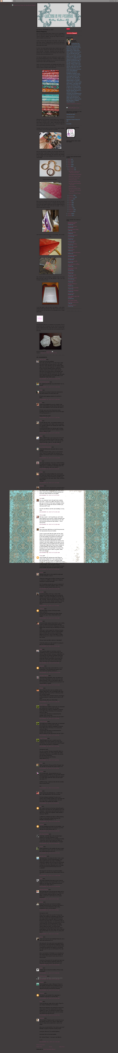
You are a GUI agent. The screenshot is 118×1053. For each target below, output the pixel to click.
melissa (41, 771)
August (71, 198)
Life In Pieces (71, 249)
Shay (74, 39)
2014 (69, 161)
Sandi (41, 967)
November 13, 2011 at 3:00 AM (50, 552)
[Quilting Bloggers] (73, 107)
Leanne (41, 846)
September (72, 197)
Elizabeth (42, 1018)
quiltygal (42, 824)
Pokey (41, 471)
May (70, 204)
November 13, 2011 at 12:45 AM (50, 457)
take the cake (43, 359)
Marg (41, 621)
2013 (69, 162)
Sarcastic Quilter (72, 274)
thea (41, 498)
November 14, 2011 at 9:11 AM (49, 898)
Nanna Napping (72, 186)
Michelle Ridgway (44, 889)
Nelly (41, 649)
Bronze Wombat (72, 232)
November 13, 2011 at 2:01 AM (49, 495)
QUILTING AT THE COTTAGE (72, 269)
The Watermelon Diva (73, 302)
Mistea (41, 688)
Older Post (61, 1046)
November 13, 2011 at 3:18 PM (49, 803)
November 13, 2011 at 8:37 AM (49, 662)
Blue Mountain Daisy (73, 229)
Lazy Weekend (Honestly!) (75, 174)
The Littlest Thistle (72, 300)
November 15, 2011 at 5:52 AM (50, 998)
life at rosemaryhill (72, 246)
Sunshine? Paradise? (73, 290)
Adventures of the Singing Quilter (72, 223)
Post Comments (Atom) (49, 1049)
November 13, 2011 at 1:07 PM (49, 746)
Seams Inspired (72, 280)
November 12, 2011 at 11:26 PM (50, 417)
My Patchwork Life (72, 261)
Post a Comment (40, 1044)
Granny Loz (71, 238)
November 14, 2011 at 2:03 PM (50, 964)
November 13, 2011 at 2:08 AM (50, 524)
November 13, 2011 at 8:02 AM (50, 646)
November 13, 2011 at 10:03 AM (50, 672)
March (71, 207)
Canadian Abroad (44, 675)
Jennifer (42, 592)
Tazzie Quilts (71, 293)
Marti (41, 1001)
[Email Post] (52, 351)
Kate (41, 420)
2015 (69, 159)
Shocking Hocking (44, 834)
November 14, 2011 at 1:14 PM (49, 933)
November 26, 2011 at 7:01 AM (50, 1041)
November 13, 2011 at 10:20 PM (50, 875)
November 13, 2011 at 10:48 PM (50, 886)
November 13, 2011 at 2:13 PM (49, 768)
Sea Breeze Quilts (72, 277)
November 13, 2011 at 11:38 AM (50, 701)
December (71, 168)
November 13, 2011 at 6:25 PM (49, 830)
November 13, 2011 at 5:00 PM (50, 821)
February (71, 209)
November (71, 169)
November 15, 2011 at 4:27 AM (49, 990)
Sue (41, 460)
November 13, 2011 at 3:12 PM (49, 787)
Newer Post (39, 1046)
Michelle (42, 485)
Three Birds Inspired (44, 381)
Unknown (42, 608)
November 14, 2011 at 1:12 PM (49, 910)
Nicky (41, 390)
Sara (41, 790)
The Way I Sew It (72, 305)
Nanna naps (49, 352)
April (70, 206)
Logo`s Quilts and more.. (74, 252)
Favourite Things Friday (74, 176)
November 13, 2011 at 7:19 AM (49, 605)
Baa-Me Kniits (43, 856)
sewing (55, 352)
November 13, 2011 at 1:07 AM (49, 482)
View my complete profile (74, 103)
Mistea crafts (71, 258)
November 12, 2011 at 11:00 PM (50, 386)
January (71, 211)
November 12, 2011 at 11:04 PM (50, 399)
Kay (40, 806)
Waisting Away (43, 976)
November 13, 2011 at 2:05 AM (50, 511)
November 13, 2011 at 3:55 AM (49, 569)
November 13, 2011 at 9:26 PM (49, 843)
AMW (41, 436)
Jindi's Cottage (43, 704)
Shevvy (41, 515)
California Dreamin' (72, 235)
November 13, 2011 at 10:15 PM (50, 853)
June (70, 202)
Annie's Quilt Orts (72, 226)
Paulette (42, 982)
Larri (41, 402)
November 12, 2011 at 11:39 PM (50, 432)
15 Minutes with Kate (74, 178)
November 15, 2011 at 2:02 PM (50, 1015)
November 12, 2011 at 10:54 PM (50, 378)
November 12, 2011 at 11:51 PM (49, 443)
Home (50, 1046)
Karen (41, 878)
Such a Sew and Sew (73, 287)
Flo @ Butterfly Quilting (45, 447)
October (71, 195)
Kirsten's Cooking (72, 243)
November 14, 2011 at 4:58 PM (49, 973)
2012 (69, 164)
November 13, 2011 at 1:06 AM (49, 468)
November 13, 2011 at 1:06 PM (49, 735)
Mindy (41, 936)
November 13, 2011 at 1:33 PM (49, 760)
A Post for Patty (73, 179)
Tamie (41, 763)
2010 (69, 213)
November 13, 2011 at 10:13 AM (50, 684)
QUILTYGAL (71, 272)
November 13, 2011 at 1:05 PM (49, 718)
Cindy (41, 555)
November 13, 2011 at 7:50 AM (50, 618)
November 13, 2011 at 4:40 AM (50, 588)
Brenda (41, 902)
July (70, 200)
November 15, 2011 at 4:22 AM (50, 979)
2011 (69, 166)
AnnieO (41, 572)
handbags (43, 352)
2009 (70, 215)
